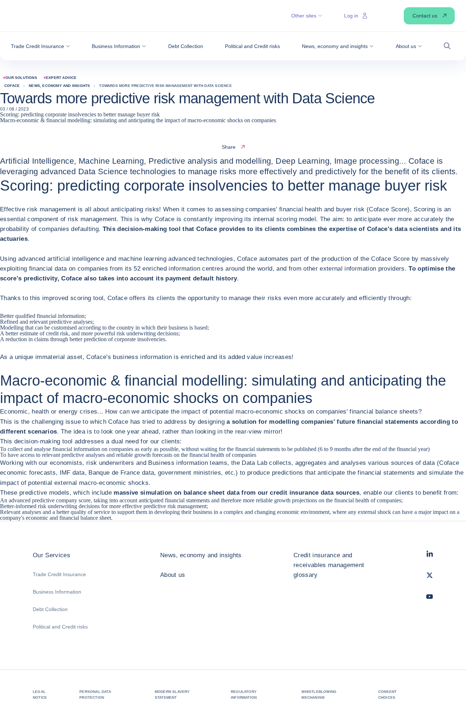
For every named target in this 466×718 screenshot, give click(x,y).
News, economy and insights (201, 555)
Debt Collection (50, 609)
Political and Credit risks (60, 627)
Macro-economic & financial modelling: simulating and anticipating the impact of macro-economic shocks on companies (138, 120)
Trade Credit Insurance (59, 574)
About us (172, 574)
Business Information (57, 592)
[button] (40, 46)
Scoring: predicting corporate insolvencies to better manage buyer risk (80, 114)
